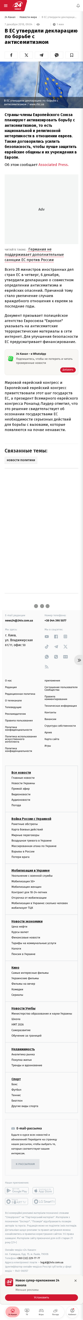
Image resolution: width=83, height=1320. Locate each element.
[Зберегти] (71, 55)
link (47, 636)
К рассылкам (25, 1164)
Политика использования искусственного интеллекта (21, 739)
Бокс (14, 1084)
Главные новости (23, 778)
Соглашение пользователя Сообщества (61, 688)
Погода (16, 805)
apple (44, 1190)
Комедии (17, 989)
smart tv (17, 1201)
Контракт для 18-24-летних (29, 892)
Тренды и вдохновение (26, 1065)
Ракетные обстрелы (24, 824)
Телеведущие (13, 707)
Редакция (11, 687)
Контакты (50, 712)
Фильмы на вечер (23, 984)
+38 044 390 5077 (55, 620)
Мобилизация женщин (26, 887)
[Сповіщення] (78, 5)
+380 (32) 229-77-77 (28, 1258)
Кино (15, 968)
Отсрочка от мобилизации (29, 897)
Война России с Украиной (31, 819)
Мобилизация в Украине (30, 870)
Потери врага (20, 857)
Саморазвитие (21, 1030)
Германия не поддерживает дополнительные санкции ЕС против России (34, 254)
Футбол (16, 1089)
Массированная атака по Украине (33, 846)
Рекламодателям (15, 714)
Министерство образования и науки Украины (41, 1013)
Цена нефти (19, 926)
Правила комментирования (56, 698)
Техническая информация (61, 706)
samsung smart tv (44, 1201)
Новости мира (28, 17)
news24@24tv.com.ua (19, 620)
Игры (48, 746)
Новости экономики (27, 921)
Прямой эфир (20, 788)
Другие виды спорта (24, 1106)
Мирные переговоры (25, 835)
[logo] (18, 6)
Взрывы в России (22, 851)
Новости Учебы (23, 1008)
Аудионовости (20, 800)
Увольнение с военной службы (32, 875)
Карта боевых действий (27, 829)
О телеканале (13, 700)
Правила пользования (19, 720)
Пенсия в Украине (23, 954)
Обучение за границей (26, 1035)
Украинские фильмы (25, 978)
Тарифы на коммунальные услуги (33, 943)
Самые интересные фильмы (30, 973)
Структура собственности (60, 726)
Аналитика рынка (23, 1054)
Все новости (21, 772)
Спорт (16, 1079)
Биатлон (17, 1100)
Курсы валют (20, 932)
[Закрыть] (76, 1281)
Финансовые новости (25, 937)
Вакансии (50, 719)
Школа (15, 1019)
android (17, 1190)
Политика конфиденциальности (18, 728)
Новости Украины (23, 783)
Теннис (16, 1095)
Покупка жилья (21, 1060)
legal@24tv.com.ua (51, 1262)
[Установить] (41, 1289)
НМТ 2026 (17, 1024)
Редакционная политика (20, 694)
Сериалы (17, 995)
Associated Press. (53, 164)
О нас (8, 680)
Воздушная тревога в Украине (31, 840)
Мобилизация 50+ (23, 881)
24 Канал (10, 17)
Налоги (16, 948)
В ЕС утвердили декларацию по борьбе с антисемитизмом (59, 17)
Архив (48, 732)
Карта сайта (52, 739)
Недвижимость (23, 1049)
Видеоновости (21, 794)
